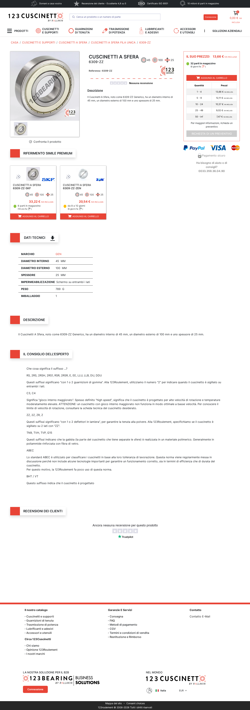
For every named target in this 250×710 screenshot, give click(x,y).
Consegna (116, 616)
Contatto (195, 610)
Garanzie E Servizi (120, 610)
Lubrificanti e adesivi (39, 628)
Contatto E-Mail (200, 616)
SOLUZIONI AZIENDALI (227, 31)
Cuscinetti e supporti (40, 616)
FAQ (112, 620)
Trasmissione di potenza (42, 624)
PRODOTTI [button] (21, 31)
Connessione (210, 17)
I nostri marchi (35, 653)
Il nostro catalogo (36, 610)
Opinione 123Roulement (41, 649)
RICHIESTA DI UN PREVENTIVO (212, 133)
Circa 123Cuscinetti (38, 639)
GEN (58, 254)
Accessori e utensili (39, 632)
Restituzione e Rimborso (125, 637)
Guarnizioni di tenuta (40, 620)
